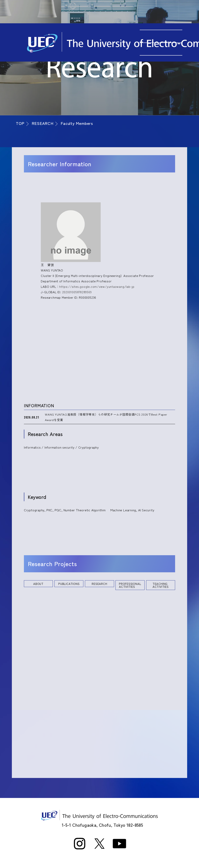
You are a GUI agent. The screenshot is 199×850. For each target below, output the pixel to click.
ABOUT (38, 584)
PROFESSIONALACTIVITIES (130, 585)
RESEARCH (42, 123)
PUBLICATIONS (68, 584)
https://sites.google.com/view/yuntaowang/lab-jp (96, 286)
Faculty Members (77, 123)
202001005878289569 (77, 292)
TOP (20, 123)
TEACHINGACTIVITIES (161, 585)
